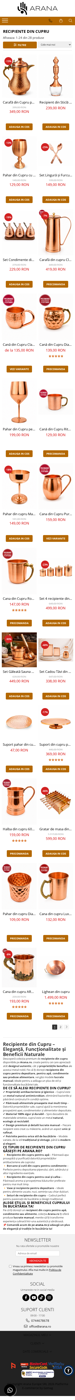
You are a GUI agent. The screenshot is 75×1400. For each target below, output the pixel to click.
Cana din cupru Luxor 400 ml (56, 914)
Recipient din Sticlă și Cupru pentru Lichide (56, 102)
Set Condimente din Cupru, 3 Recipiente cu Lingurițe (20, 259)
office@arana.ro (39, 1326)
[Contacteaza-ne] (50, 21)
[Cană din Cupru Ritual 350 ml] (55, 401)
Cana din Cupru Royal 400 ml (20, 598)
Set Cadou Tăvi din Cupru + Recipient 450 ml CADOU (56, 671)
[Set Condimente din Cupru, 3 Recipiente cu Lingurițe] (19, 232)
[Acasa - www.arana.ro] (38, 8)
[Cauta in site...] (70, 21)
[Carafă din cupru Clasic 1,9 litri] (55, 232)
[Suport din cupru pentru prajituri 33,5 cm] (55, 722)
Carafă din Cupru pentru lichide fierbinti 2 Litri (20, 102)
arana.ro (41, 1225)
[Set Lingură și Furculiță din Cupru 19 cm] (55, 154)
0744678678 (39, 1321)
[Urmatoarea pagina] (66, 1027)
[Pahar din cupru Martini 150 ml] (19, 486)
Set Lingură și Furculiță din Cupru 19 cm (56, 175)
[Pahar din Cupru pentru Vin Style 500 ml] (19, 401)
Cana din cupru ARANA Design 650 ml (20, 991)
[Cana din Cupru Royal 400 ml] (19, 571)
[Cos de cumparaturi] (61, 21)
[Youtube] (33, 1297)
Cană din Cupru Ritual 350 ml (56, 429)
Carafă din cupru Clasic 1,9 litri (56, 259)
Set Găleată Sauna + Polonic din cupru (20, 671)
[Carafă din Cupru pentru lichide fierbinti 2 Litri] (19, 76)
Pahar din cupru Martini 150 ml (20, 514)
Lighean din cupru (56, 991)
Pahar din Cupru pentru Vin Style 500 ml (20, 429)
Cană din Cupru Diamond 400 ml (56, 344)
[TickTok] (41, 1297)
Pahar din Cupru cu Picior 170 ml (20, 175)
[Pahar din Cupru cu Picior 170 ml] (19, 153)
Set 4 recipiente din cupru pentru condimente (56, 598)
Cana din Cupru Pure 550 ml (56, 514)
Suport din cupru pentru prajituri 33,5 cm (56, 744)
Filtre (21, 45)
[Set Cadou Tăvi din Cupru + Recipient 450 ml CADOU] (55, 649)
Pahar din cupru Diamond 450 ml (20, 914)
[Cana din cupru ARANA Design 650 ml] (19, 967)
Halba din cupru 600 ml (20, 829)
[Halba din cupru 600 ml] (19, 801)
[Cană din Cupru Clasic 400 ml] (19, 317)
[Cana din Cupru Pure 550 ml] (55, 486)
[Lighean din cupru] (55, 967)
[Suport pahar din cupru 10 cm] (19, 722)
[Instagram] (49, 1297)
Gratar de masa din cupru (56, 829)
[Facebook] (25, 1297)
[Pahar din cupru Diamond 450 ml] (19, 886)
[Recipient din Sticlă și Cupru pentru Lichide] (55, 76)
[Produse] (5, 22)
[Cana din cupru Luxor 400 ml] (55, 886)
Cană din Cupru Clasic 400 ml (20, 344)
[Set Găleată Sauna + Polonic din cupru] (19, 649)
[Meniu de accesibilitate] (68, 1370)
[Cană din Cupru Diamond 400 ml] (55, 317)
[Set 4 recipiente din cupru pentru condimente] (55, 571)
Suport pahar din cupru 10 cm (20, 744)
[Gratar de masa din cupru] (55, 801)
